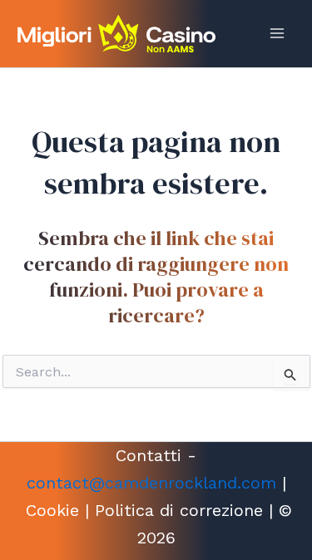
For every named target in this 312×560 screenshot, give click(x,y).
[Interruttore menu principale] (277, 33)
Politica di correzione (179, 510)
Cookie (52, 510)
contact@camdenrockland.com (151, 483)
